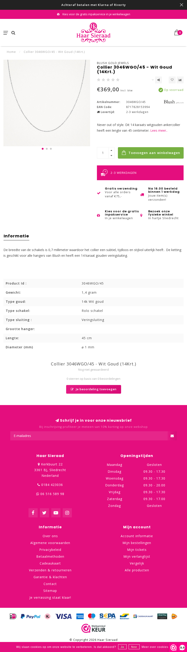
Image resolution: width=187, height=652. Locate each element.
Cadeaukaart (50, 563)
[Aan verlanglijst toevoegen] (172, 80)
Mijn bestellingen (136, 543)
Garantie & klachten (50, 577)
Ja (122, 647)
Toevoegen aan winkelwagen (153, 153)
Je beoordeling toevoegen (96, 389)
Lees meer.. (158, 130)
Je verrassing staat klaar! (50, 597)
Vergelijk (137, 563)
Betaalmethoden (50, 556)
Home (11, 52)
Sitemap (50, 590)
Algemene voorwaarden (50, 543)
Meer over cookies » (156, 647)
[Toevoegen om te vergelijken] (180, 80)
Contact (50, 584)
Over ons (50, 536)
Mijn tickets (137, 549)
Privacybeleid (50, 549)
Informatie (16, 236)
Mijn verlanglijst (136, 556)
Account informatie (137, 536)
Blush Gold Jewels (113, 63)
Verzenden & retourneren (50, 570)
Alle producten (137, 570)
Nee (134, 647)
